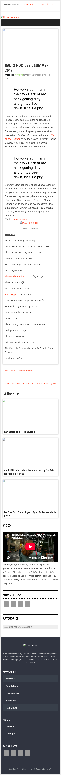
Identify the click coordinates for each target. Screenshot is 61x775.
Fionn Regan (11, 294)
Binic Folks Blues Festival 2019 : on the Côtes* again (31, 383)
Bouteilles (11, 700)
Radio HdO (9, 75)
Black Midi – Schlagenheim (17, 370)
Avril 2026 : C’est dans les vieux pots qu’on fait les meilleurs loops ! (29, 472)
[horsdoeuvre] (30, 645)
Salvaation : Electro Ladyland (19, 431)
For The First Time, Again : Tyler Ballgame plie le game (30, 513)
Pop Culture (12, 686)
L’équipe (10, 733)
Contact (10, 726)
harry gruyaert (20, 219)
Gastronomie (12, 693)
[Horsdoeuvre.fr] (30, 17)
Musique (19, 75)
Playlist (26, 75)
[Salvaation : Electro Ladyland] (30, 401)
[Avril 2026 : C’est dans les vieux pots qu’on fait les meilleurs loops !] (30, 440)
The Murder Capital (14, 276)
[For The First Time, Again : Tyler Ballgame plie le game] (30, 481)
